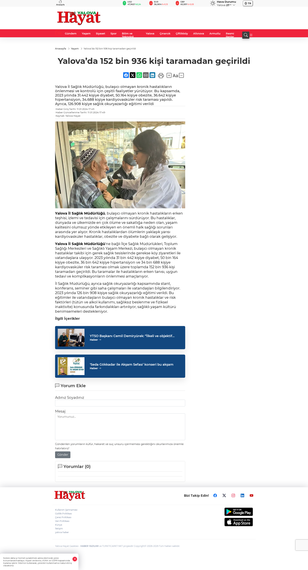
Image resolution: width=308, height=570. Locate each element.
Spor (114, 33)
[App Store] (230, 522)
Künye (58, 524)
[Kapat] (75, 559)
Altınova (198, 33)
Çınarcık (165, 33)
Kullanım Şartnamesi (66, 509)
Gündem (70, 33)
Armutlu (214, 33)
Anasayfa (60, 5)
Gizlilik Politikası (63, 513)
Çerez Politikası (63, 517)
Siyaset (100, 33)
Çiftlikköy (182, 33)
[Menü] (251, 35)
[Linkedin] (242, 495)
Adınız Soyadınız (69, 397)
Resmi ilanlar (230, 35)
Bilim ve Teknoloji (128, 35)
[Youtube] (251, 495)
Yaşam (86, 33)
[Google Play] (230, 512)
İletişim (59, 528)
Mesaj (60, 411)
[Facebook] (215, 495)
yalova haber (62, 532)
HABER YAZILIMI (89, 546)
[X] (224, 495)
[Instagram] (233, 495)
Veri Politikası (62, 521)
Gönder (62, 454)
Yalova (150, 33)
